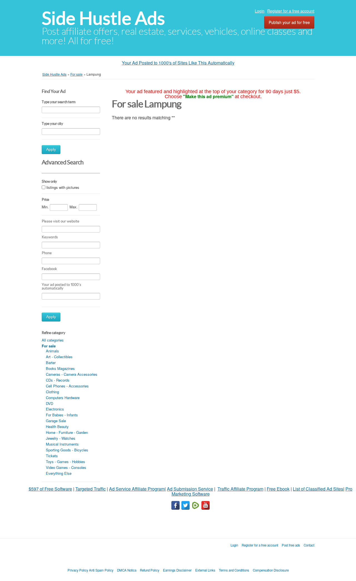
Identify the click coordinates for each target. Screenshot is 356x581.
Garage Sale (56, 420)
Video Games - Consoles (66, 467)
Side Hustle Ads (103, 18)
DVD (49, 403)
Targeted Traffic (90, 489)
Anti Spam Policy (101, 570)
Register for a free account (290, 11)
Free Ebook (278, 489)
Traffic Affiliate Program (240, 489)
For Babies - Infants (62, 414)
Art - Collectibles (59, 356)
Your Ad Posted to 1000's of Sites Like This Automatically (178, 63)
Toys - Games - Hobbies (65, 461)
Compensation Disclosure (271, 570)
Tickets (52, 455)
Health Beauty (57, 426)
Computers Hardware (63, 397)
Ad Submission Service (190, 489)
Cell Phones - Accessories (67, 386)
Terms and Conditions (234, 570)
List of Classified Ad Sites (318, 489)
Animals (52, 350)
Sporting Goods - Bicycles (67, 450)
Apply (51, 149)
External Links (205, 570)
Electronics (55, 409)
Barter (51, 362)
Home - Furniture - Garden (67, 432)
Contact (309, 545)
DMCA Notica (126, 570)
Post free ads (291, 545)
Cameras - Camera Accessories (71, 374)
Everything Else (58, 473)
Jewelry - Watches (60, 438)
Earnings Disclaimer (177, 570)
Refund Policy (149, 570)
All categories (53, 340)
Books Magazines (60, 368)
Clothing (52, 391)
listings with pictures (62, 187)
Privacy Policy (78, 570)
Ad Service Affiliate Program (137, 489)
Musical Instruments (62, 444)
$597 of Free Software (50, 489)
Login (259, 11)
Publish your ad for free (289, 22)
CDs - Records (58, 380)
